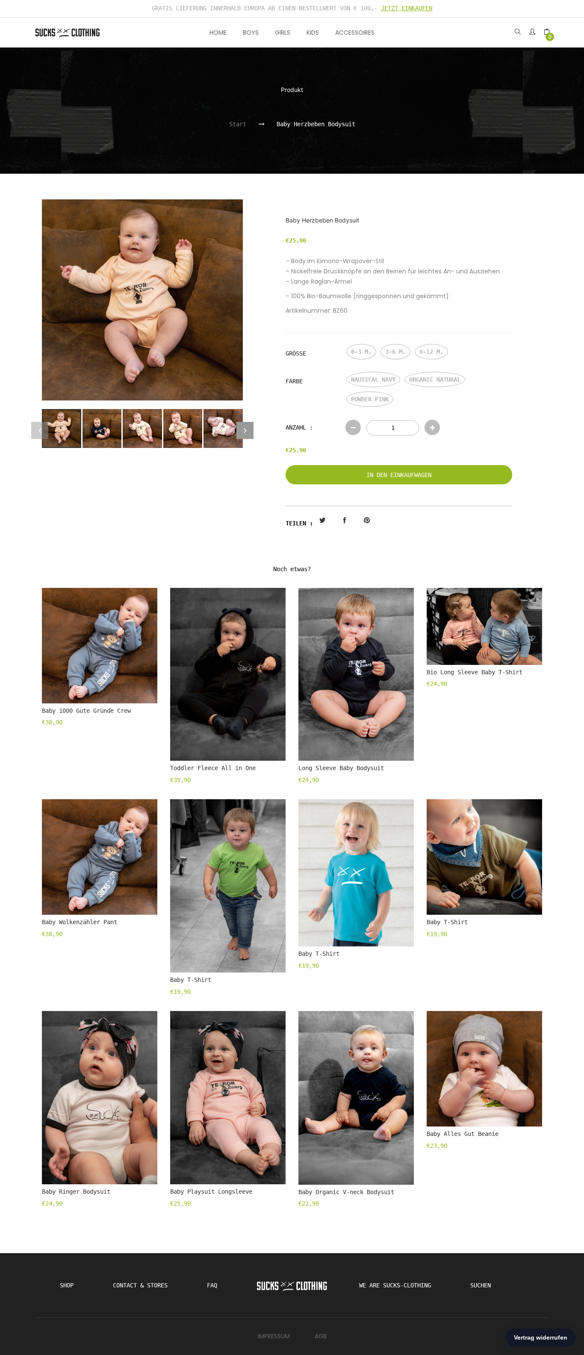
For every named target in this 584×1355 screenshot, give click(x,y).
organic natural (434, 379)
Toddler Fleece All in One (213, 768)
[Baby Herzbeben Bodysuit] (61, 429)
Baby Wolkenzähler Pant (79, 922)
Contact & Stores (140, 1285)
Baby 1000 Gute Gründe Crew (86, 710)
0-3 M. (361, 351)
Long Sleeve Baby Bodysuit (341, 768)
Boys (251, 32)
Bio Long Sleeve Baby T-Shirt (474, 672)
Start (237, 124)
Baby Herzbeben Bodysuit (316, 124)
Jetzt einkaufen (406, 8)
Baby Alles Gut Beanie (462, 1133)
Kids (313, 32)
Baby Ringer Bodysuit (76, 1191)
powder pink (370, 399)
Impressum (274, 1336)
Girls (282, 32)
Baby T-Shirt (190, 979)
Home (218, 32)
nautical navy (373, 379)
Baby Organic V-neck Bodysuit (346, 1192)
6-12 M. (431, 351)
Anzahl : (299, 427)
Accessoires (355, 32)
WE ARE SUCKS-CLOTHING (395, 1285)
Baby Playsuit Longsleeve (211, 1191)
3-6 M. (395, 351)
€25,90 (296, 450)
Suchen (480, 1285)
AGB (321, 1336)
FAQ (212, 1285)
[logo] (67, 32)
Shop (67, 1285)
